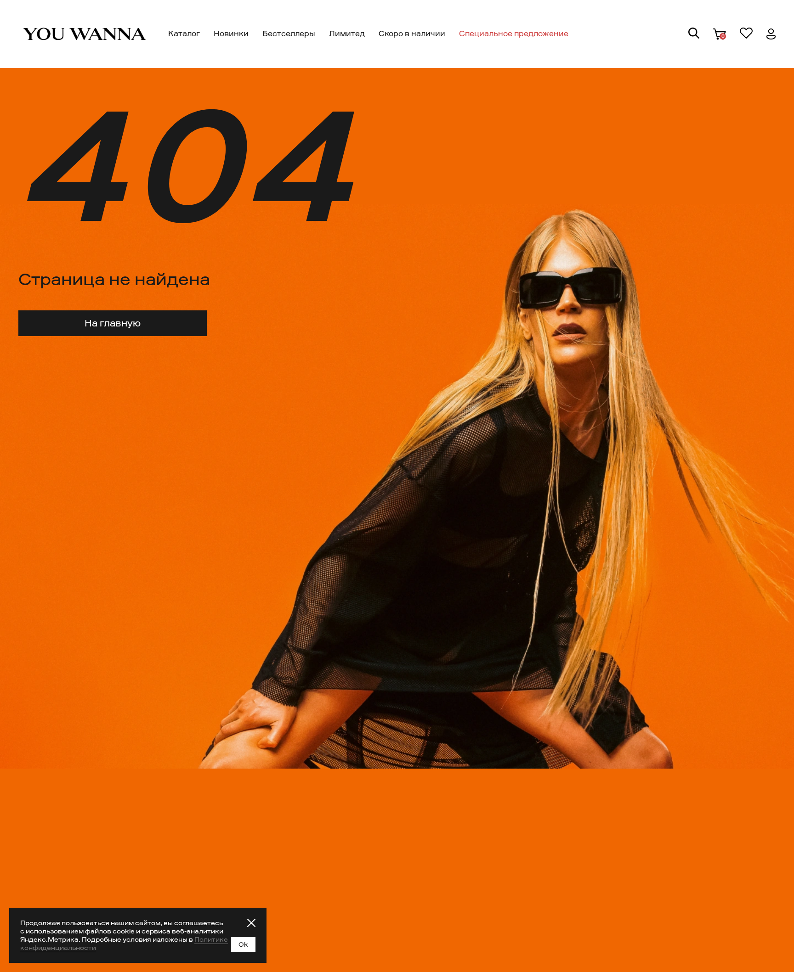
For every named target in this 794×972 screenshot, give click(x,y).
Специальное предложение (513, 33)
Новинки (231, 33)
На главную (113, 323)
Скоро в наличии (412, 33)
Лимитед (347, 33)
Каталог (184, 33)
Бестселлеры (288, 33)
